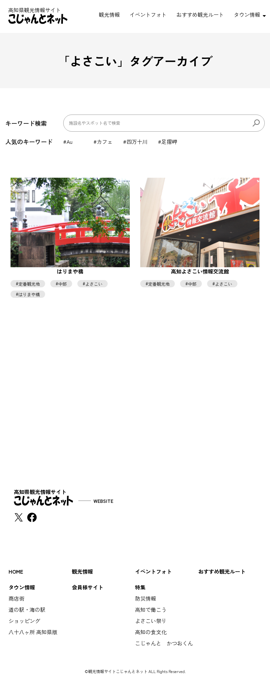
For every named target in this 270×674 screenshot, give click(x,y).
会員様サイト (87, 587)
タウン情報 (247, 14)
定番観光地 (29, 283)
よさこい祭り (151, 621)
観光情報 (109, 14)
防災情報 (145, 598)
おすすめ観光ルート (200, 14)
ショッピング (24, 621)
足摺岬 (169, 141)
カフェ (105, 141)
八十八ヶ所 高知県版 (33, 632)
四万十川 (137, 141)
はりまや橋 (29, 294)
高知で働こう (151, 609)
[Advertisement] (135, 419)
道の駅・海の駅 (27, 609)
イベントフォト (148, 14)
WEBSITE (103, 501)
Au (69, 141)
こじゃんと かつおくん (164, 643)
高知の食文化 (151, 632)
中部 (62, 283)
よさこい (93, 283)
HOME (16, 571)
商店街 (16, 598)
